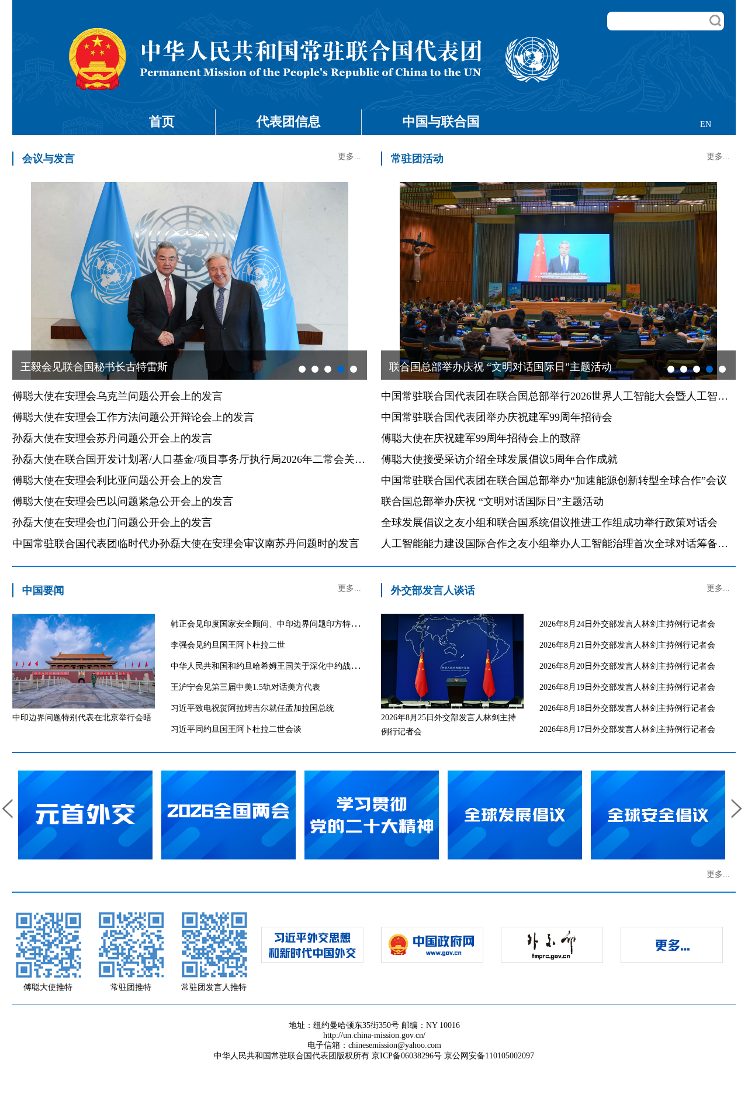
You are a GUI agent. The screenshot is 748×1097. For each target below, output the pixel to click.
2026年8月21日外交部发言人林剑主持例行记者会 (627, 645)
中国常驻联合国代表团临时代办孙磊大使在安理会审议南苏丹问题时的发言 (185, 543)
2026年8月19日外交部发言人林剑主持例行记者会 (627, 687)
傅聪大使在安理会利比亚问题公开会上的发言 (117, 480)
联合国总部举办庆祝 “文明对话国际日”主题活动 (492, 501)
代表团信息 (289, 121)
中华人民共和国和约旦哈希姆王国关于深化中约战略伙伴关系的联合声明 (301, 666)
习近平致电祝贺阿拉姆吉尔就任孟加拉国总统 (252, 708)
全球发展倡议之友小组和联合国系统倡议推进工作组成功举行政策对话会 (549, 522)
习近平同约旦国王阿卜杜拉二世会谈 (236, 729)
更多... (349, 156)
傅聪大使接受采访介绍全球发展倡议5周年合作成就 (499, 459)
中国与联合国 (441, 121)
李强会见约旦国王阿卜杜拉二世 (228, 645)
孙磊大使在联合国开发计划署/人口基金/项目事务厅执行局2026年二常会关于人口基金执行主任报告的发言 (257, 459)
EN (705, 124)
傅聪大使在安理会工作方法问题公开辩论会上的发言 (133, 417)
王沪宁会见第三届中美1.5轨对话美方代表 (245, 687)
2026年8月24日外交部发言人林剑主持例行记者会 (627, 624)
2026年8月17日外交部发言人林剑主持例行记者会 (627, 729)
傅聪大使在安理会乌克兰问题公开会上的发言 (117, 396)
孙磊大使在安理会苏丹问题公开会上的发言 (112, 438)
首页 (162, 121)
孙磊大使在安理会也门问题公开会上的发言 (112, 522)
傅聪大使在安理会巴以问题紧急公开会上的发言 (122, 501)
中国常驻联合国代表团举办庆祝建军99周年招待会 (496, 417)
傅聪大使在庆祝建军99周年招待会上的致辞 (481, 438)
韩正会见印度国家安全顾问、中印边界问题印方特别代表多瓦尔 (285, 624)
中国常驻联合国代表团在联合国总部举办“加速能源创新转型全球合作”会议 (554, 480)
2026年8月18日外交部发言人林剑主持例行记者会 (627, 708)
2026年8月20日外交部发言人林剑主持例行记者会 (627, 666)
